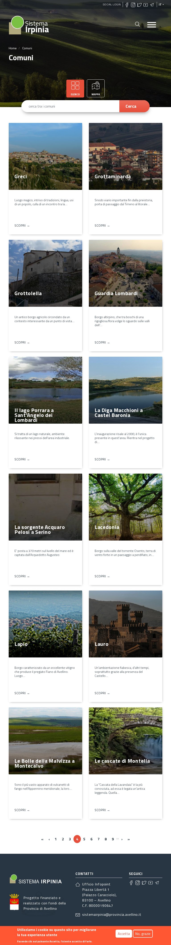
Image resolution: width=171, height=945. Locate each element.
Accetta (124, 933)
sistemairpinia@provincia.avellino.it (111, 914)
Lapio (21, 644)
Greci (20, 176)
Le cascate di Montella (122, 761)
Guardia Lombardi (116, 293)
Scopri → (22, 225)
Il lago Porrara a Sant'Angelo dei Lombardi (34, 415)
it (160, 4)
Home (13, 48)
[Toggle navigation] (151, 25)
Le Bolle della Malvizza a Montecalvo (44, 763)
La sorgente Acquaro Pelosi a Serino (39, 529)
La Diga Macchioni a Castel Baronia (119, 412)
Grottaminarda (113, 176)
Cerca (131, 106)
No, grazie (143, 933)
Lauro (102, 644)
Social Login (112, 4)
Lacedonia (107, 527)
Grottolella (28, 293)
